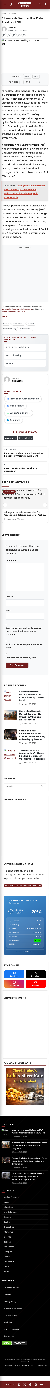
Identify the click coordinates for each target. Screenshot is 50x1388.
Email (9, 610)
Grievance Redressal (13, 1308)
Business (7, 1202)
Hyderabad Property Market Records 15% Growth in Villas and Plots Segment (30, 715)
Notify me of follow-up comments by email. (24, 646)
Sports (6, 1256)
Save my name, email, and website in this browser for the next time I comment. (24, 631)
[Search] (42, 786)
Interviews (8, 1232)
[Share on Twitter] (24, 1384)
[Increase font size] (34, 82)
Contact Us (8, 1336)
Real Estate (8, 1246)
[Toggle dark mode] (45, 4)
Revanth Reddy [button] (13, 355)
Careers (7, 1294)
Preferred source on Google (24, 398)
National (12, 13)
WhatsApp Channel (20, 413)
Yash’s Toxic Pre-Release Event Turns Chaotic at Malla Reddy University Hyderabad (32, 735)
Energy (6, 323)
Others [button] (9, 363)
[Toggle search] (40, 4)
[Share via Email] (23, 35)
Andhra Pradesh (11, 1197)
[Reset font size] (39, 82)
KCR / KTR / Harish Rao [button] (17, 347)
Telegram (15, 420)
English (27, 76)
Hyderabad (8, 1227)
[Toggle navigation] (5, 4)
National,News (26, 329)
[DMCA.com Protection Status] (25, 1343)
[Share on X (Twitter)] (9, 35)
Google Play (26, 438)
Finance (7, 1217)
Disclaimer (8, 1322)
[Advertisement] (25, 275)
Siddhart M (13, 28)
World (6, 1271)
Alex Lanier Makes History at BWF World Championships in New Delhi (31, 696)
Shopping (7, 1251)
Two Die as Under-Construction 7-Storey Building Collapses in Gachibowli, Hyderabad (32, 754)
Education (8, 1207)
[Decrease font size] (21, 82)
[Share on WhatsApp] (18, 35)
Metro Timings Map (12, 1329)
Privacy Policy (9, 1301)
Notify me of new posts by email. (22, 657)
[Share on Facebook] (4, 35)
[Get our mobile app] (10, 4)
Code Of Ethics (10, 1315)
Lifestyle (7, 1237)
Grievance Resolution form (13, 311)
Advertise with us (11, 1288)
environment (18, 323)
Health (6, 1222)
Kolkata (31, 323)
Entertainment (10, 1212)
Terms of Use (27, 1365)
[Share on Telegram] (14, 35)
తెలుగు (36, 76)
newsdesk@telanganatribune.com (17, 309)
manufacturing (9, 329)
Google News (17, 405)
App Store (11, 438)
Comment (11, 560)
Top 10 (6, 1266)
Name (9, 596)
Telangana (8, 1261)
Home (4, 13)
